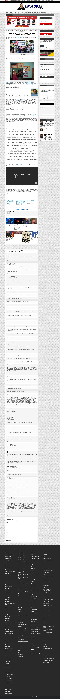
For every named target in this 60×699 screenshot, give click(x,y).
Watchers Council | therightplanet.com (15, 388)
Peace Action (20, 626)
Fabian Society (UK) (33, 636)
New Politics (20, 620)
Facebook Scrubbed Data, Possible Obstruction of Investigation (34, 238)
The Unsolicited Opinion (9, 674)
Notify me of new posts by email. (12, 538)
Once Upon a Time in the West (9, 631)
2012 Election (9, 30)
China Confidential (8, 573)
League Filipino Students (46, 592)
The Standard (33, 605)
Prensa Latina (33, 621)
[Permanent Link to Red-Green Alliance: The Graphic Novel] (41, 136)
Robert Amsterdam (8, 644)
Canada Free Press (8, 569)
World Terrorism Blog (8, 689)
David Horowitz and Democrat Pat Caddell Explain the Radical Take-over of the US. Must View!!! (47, 90)
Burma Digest (45, 552)
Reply (7, 260)
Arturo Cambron (12, 59)
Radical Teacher (20, 633)
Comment (7, 522)
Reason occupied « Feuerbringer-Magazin (16, 298)
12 (44, 109)
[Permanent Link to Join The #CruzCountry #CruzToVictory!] (18, 232)
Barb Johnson (11, 437)
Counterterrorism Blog (8, 580)
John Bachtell (16, 126)
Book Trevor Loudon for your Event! (34, 12)
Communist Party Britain (34, 627)
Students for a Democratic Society (23, 641)
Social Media (45, 2)
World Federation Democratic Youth (48, 658)
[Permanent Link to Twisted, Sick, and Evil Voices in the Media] (41, 129)
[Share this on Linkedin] (23, 209)
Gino (9, 254)
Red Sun (44, 642)
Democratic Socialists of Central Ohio (23, 591)
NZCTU (32, 592)
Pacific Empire (33, 560)
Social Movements (26, 30)
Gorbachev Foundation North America (23, 597)
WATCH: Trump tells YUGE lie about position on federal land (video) (25, 225)
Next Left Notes (20, 622)
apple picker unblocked (43, 93)
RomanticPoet (7, 646)
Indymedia (32, 581)
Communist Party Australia (47, 558)
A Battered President (43, 72)
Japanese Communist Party (47, 583)
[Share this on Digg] (26, 209)
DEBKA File (7, 584)
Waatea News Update (34, 609)
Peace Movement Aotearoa (35, 598)
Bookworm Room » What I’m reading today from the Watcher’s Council (20, 358)
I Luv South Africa (8, 601)
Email (7, 534)
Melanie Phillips (7, 618)
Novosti (32, 643)
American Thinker (8, 556)
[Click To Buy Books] (22, 27)
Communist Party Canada (22, 555)
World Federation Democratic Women (48, 656)
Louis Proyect (20, 611)
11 (42, 109)
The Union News (7, 672)
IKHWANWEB (45, 574)
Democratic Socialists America (22, 561)
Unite (31, 607)
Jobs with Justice (20, 607)
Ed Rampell (21, 100)
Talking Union (20, 643)
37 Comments (24, 36)
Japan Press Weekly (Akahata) (47, 581)
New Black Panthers (21, 618)
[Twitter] (48, 2)
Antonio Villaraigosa (11, 96)
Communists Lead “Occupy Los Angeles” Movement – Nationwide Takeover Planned (21, 33)
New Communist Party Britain (35, 641)
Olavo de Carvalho (8, 629)
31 (40, 114)
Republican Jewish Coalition (9, 642)
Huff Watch (7, 599)
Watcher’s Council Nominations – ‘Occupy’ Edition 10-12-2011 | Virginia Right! (21, 361)
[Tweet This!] (18, 209)
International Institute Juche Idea (48, 576)
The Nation (19, 648)
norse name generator (43, 89)
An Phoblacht (32, 625)
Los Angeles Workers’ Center (31, 83)
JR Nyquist (7, 612)
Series (26, 12)
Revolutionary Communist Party (23, 635)
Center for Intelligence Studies (10, 571)
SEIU (19, 637)
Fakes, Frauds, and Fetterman (44, 66)
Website (7, 535)
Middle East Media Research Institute (11, 622)
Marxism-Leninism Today (47, 640)
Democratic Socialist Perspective (48, 570)
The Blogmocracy (8, 659)
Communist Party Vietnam (47, 568)
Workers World (20, 656)
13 (46, 109)
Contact (11, 12)
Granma (32, 617)
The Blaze (6, 657)
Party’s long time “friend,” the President (30, 115)
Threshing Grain (7, 676)
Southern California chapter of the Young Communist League (20, 164)
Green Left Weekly (46, 572)
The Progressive (20, 650)
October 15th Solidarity (34, 596)
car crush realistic (42, 96)
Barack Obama (12, 30)
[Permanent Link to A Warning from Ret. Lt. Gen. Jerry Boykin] (26, 236)
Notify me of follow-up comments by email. (13, 537)
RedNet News (45, 646)
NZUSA (32, 594)
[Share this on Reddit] (24, 209)
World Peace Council (46, 662)
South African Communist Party (35, 653)
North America (21, 30)
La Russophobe (7, 616)
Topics (18, 12)
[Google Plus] (50, 2)
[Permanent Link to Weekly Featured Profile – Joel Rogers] (34, 221)
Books (36, 2)
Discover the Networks (8, 586)
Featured (16, 30)
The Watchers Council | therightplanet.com (16, 304)
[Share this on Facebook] (19, 209)
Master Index (43, 12)
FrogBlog (32, 570)
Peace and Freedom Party (22, 628)
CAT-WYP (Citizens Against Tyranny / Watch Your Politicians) (19, 301)
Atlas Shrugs (7, 560)
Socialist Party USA (21, 639)
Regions (22, 12)
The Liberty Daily (8, 661)
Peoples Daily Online (46, 601)
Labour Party (32, 585)
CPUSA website (22, 126)
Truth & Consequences (8, 680)
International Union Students (47, 632)
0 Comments (50, 122)
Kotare (32, 583)
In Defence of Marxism (46, 624)
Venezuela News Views (8, 687)
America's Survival (8, 552)
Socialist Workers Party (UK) (35, 647)
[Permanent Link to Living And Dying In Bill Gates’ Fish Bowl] (10, 221)
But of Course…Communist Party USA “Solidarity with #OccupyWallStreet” (21, 315)
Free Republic (7, 590)
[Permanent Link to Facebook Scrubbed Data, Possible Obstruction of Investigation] (34, 234)
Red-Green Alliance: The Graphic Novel (45, 69)
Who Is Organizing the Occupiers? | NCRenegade (17, 391)
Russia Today (32, 645)
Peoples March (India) (46, 603)
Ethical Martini (33, 568)
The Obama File (7, 663)
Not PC (32, 554)
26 (44, 112)
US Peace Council (20, 654)
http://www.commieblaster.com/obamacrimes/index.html (15, 513)
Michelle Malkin (7, 620)
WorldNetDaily (7, 691)
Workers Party (33, 611)
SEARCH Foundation (46, 607)
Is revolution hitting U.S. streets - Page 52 (16, 474)
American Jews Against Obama (10, 554)
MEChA (19, 613)
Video (24, 31)
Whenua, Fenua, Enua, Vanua (47, 612)
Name (7, 532)
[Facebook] (49, 2)
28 (48, 112)
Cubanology (7, 582)
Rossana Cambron (29, 82)
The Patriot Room (8, 665)
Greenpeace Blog (33, 577)
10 (40, 109)
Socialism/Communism (31, 30)
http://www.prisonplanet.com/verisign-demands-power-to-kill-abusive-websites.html (19, 422)
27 (46, 112)
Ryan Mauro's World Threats (9, 648)
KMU (44, 587)
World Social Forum (46, 664)
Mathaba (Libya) (33, 651)
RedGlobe (44, 644)
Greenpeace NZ (33, 579)
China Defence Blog (8, 575)
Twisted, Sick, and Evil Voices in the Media (46, 67)
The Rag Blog (20, 652)
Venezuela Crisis (7, 685)
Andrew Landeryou (8, 558)
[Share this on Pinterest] (21, 209)
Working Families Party (21, 658)
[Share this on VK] (27, 209)
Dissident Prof (7, 588)
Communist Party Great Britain (35, 629)
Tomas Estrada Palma (8, 678)
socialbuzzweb (11, 263)
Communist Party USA (19, 37)
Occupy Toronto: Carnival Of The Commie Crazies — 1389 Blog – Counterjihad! (21, 318)
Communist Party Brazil (34, 615)
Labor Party (20, 609)
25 (42, 112)
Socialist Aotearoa (33, 600)
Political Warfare (7, 635)
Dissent (19, 595)
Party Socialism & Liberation (22, 624)
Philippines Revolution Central (47, 605)
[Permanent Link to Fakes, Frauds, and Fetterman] (41, 123)
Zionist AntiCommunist (8, 693)
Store (15, 12)
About (7, 12)
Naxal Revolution (45, 597)
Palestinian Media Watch (9, 633)
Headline (18, 30)
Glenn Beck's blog (8, 597)
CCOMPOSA (45, 554)
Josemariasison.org (46, 585)
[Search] (54, 2)
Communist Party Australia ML (47, 560)
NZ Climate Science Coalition (35, 558)
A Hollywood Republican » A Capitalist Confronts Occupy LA (19, 326)
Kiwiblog (32, 552)
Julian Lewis (7, 614)
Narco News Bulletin (34, 619)
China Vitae (44, 556)
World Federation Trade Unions (48, 660)
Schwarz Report (7, 650)
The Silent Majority (8, 670)
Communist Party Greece (34, 631)
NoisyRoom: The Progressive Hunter (11, 627)
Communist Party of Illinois (22, 557)
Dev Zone (32, 566)
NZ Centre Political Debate (35, 556)
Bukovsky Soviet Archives (9, 567)
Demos (19, 593)
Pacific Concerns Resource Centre (48, 599)
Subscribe (40, 2)
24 (40, 112)
